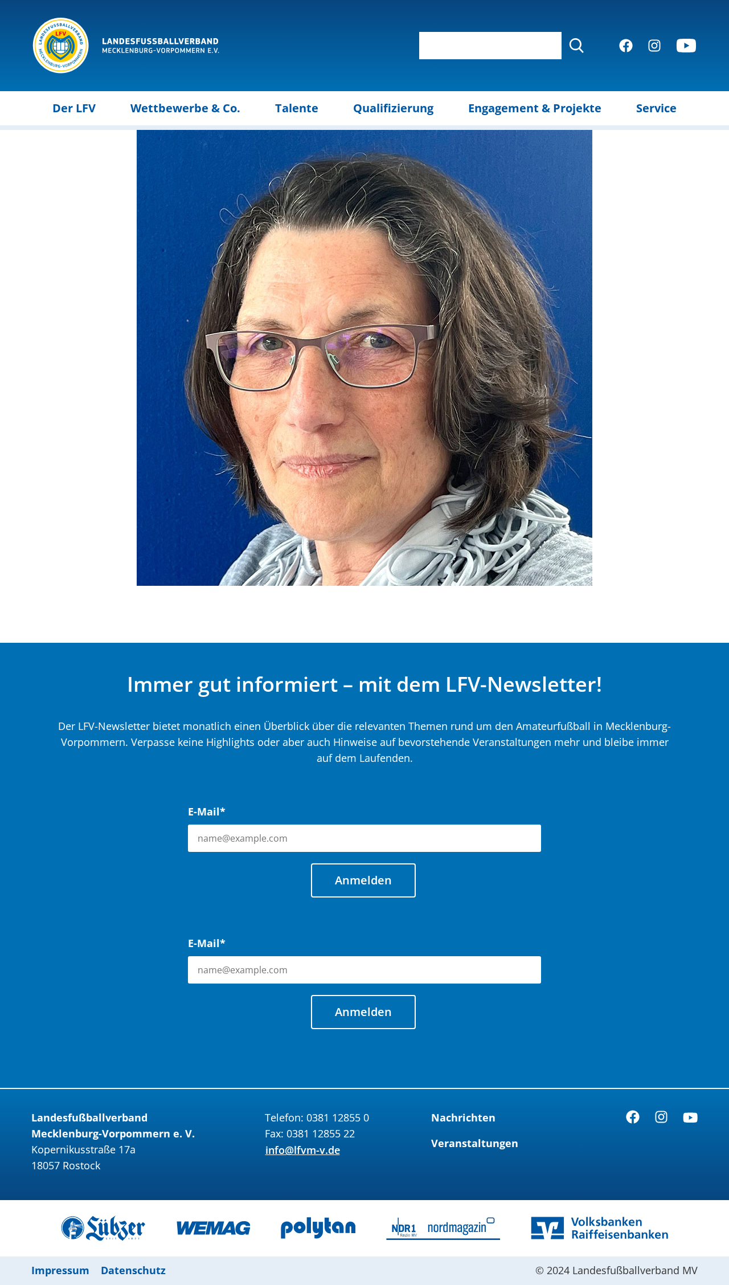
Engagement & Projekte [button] (534, 108)
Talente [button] (296, 108)
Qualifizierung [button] (393, 108)
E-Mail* (207, 811)
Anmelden (363, 880)
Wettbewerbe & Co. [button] (185, 108)
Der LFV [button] (74, 108)
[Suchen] (576, 45)
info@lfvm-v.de (302, 1150)
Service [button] (656, 108)
